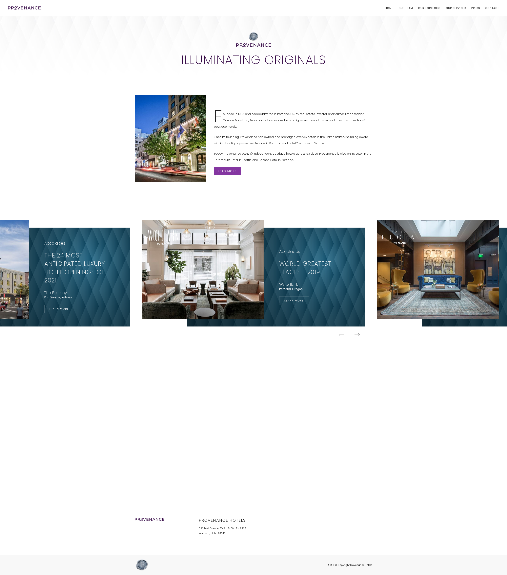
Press (475, 8)
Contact (492, 8)
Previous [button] (341, 335)
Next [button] (357, 335)
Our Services (456, 8)
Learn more (62, 309)
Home (389, 8)
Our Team (405, 8)
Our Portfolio (429, 8)
